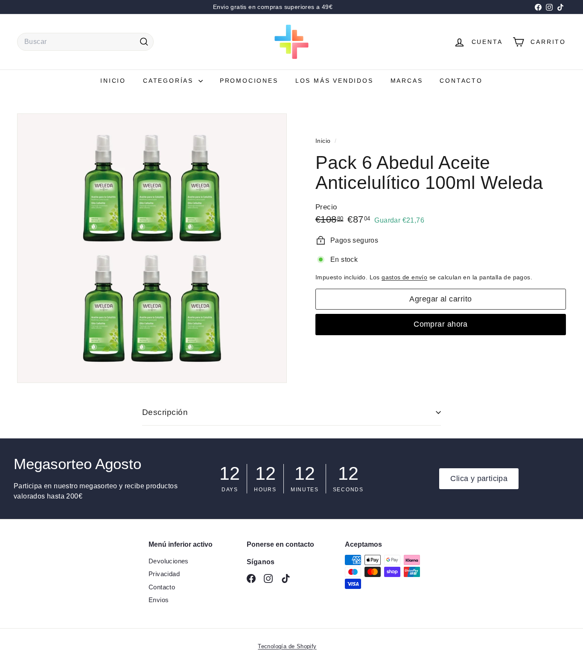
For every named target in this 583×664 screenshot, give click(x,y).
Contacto (461, 80)
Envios (159, 599)
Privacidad (164, 573)
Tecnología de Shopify (287, 646)
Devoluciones (169, 561)
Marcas (407, 80)
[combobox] (85, 42)
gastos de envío (404, 277)
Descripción (165, 412)
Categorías (169, 80)
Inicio (113, 80)
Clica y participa (478, 478)
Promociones (249, 80)
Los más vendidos (334, 80)
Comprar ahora (441, 324)
